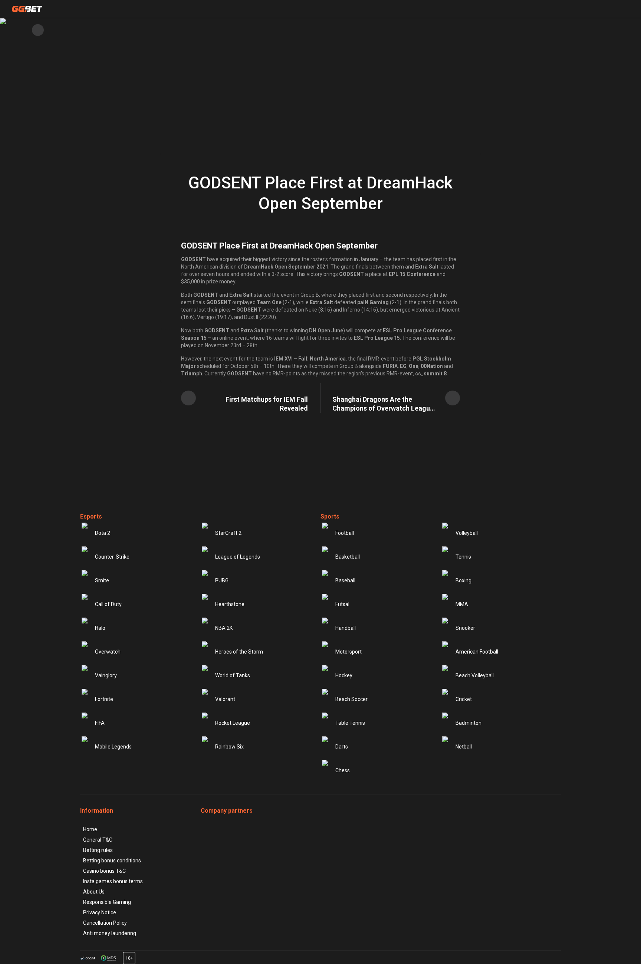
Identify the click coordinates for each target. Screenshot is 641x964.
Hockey (343, 675)
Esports (91, 516)
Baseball (345, 580)
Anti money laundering (109, 933)
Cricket (464, 699)
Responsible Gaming (107, 902)
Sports (329, 516)
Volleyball (467, 533)
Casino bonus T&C (104, 871)
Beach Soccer (351, 699)
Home (90, 829)
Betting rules (98, 850)
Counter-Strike (112, 557)
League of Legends (237, 557)
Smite (102, 580)
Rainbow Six (229, 747)
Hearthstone (229, 604)
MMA (462, 604)
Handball (345, 628)
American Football (477, 652)
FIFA (100, 723)
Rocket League (232, 723)
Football (344, 533)
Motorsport (348, 652)
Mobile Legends (113, 747)
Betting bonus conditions (112, 860)
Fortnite (104, 699)
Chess (342, 770)
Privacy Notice (99, 912)
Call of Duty (108, 604)
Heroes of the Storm (239, 652)
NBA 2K (224, 628)
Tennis (463, 557)
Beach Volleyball (475, 675)
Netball (464, 747)
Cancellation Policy (105, 923)
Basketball (347, 557)
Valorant (225, 699)
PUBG (222, 580)
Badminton (468, 723)
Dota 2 (102, 533)
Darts (341, 747)
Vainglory (106, 675)
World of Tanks (232, 675)
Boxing (463, 580)
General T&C (97, 840)
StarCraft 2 (228, 533)
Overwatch (108, 652)
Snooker (465, 628)
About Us (94, 892)
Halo (100, 628)
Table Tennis (350, 723)
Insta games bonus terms (113, 881)
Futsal (342, 604)
